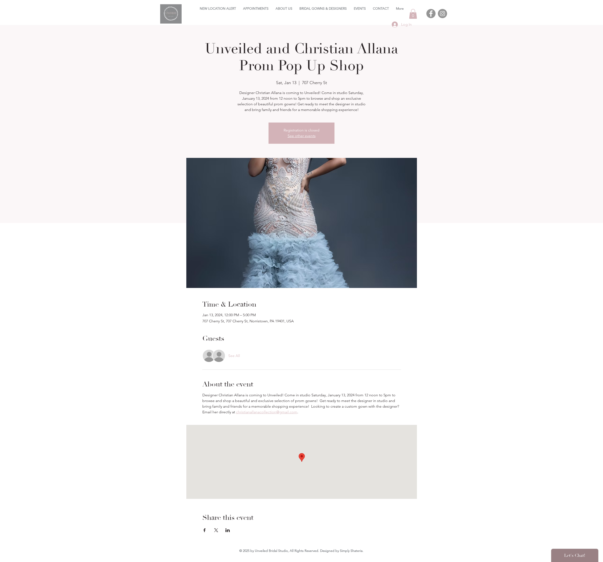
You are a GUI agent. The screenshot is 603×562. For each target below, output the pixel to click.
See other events (302, 136)
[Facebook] (431, 13)
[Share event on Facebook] (204, 530)
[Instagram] (442, 13)
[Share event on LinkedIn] (227, 530)
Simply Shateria (351, 551)
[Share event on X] (216, 530)
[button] (413, 14)
